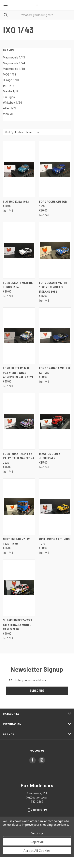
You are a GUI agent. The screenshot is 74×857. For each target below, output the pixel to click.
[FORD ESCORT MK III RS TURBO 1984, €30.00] (19, 250)
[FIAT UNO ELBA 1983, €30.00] (19, 169)
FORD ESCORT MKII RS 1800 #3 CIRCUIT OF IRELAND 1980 (53, 287)
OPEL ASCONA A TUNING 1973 (54, 542)
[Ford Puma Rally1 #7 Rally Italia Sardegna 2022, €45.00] (19, 421)
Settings (37, 833)
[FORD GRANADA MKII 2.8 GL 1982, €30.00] (55, 335)
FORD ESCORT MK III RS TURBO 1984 (18, 285)
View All (8, 114)
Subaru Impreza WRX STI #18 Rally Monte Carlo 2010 (17, 625)
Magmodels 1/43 (14, 57)
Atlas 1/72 (9, 108)
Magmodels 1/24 (14, 63)
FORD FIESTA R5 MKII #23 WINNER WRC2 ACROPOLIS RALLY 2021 (18, 372)
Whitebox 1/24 (12, 102)
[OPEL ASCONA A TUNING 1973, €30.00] (55, 506)
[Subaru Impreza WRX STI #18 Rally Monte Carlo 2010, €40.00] (19, 587)
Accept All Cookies (37, 850)
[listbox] (28, 132)
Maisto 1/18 (11, 91)
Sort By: (9, 132)
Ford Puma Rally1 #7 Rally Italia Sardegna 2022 (18, 458)
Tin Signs (9, 97)
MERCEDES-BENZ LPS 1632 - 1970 (17, 542)
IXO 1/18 (8, 86)
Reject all (37, 842)
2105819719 (39, 810)
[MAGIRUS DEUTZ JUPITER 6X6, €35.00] (55, 421)
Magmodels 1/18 (14, 69)
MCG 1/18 (9, 74)
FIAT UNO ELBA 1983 (16, 202)
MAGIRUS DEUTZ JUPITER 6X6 (49, 456)
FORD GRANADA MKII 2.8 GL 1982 (54, 370)
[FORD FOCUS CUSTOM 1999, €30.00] (55, 169)
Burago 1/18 (11, 80)
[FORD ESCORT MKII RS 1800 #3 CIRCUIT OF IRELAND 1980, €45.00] (55, 250)
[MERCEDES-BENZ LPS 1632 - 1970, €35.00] (19, 506)
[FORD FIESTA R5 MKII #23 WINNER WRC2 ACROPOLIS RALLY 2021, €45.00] (19, 335)
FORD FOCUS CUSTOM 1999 (53, 204)
